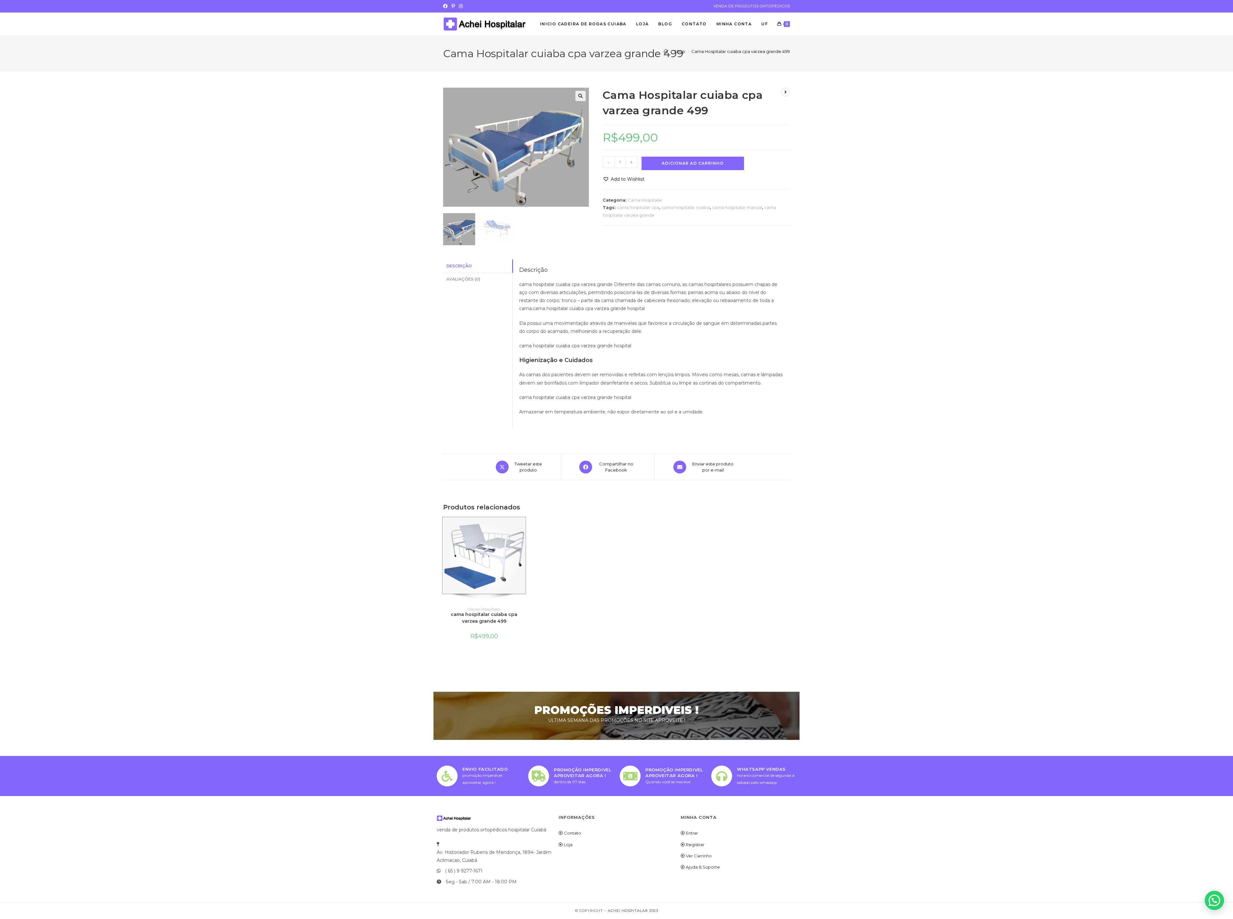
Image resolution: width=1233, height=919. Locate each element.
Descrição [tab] (459, 266)
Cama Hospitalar (645, 200)
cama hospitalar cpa (638, 207)
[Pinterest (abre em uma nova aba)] (453, 6)
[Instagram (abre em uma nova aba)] (461, 6)
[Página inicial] (666, 51)
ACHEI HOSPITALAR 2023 (633, 910)
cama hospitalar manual (737, 207)
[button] (580, 96)
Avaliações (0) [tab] (463, 279)
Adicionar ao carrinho (693, 163)
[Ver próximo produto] (785, 92)
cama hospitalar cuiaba (685, 207)
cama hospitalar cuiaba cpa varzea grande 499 (484, 617)
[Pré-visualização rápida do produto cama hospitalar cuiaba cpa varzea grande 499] (523, 527)
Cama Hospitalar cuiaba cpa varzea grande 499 (740, 51)
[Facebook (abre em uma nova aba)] (446, 6)
